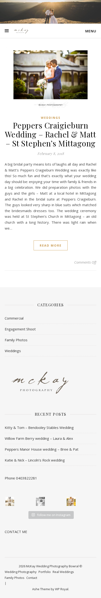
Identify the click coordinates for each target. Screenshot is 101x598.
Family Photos (16, 339)
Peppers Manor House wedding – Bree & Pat (41, 449)
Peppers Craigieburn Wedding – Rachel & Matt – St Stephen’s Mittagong (50, 134)
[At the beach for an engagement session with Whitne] (9, 501)
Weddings (50, 118)
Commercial (14, 318)
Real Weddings (63, 572)
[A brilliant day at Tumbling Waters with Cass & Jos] (40, 501)
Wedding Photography (21, 572)
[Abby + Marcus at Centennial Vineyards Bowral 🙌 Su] (71, 501)
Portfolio (45, 572)
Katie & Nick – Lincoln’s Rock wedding (35, 460)
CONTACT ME (16, 531)
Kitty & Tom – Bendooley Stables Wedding (39, 427)
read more (51, 245)
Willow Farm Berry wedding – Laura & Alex (39, 438)
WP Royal (61, 589)
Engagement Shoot (20, 329)
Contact (31, 578)
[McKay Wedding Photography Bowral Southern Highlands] (21, 30)
